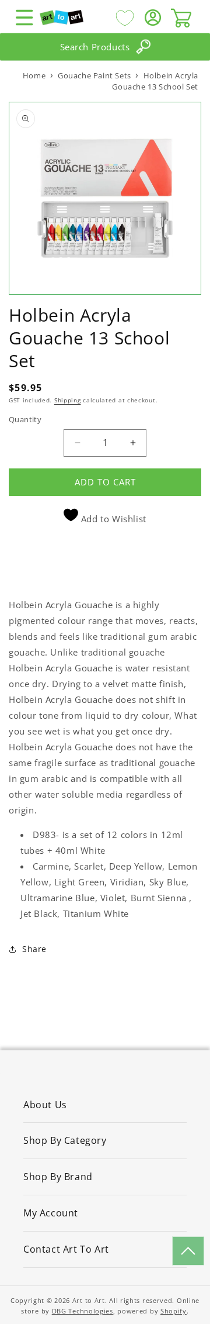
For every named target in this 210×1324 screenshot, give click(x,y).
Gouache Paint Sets (94, 75)
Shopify (173, 1310)
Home (34, 75)
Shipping (67, 400)
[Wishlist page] (125, 17)
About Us (45, 1104)
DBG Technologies (82, 1310)
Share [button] (34, 948)
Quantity (25, 419)
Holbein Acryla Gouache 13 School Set (155, 81)
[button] (24, 17)
